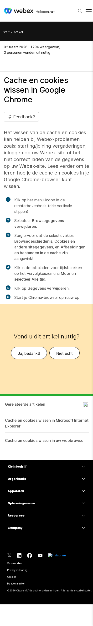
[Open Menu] (88, 10)
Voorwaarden (14, 563)
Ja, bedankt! (29, 353)
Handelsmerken (16, 583)
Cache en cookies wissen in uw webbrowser (45, 440)
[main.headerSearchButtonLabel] (80, 9)
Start (6, 32)
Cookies (11, 576)
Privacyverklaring (17, 570)
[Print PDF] (7, 63)
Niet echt (64, 353)
